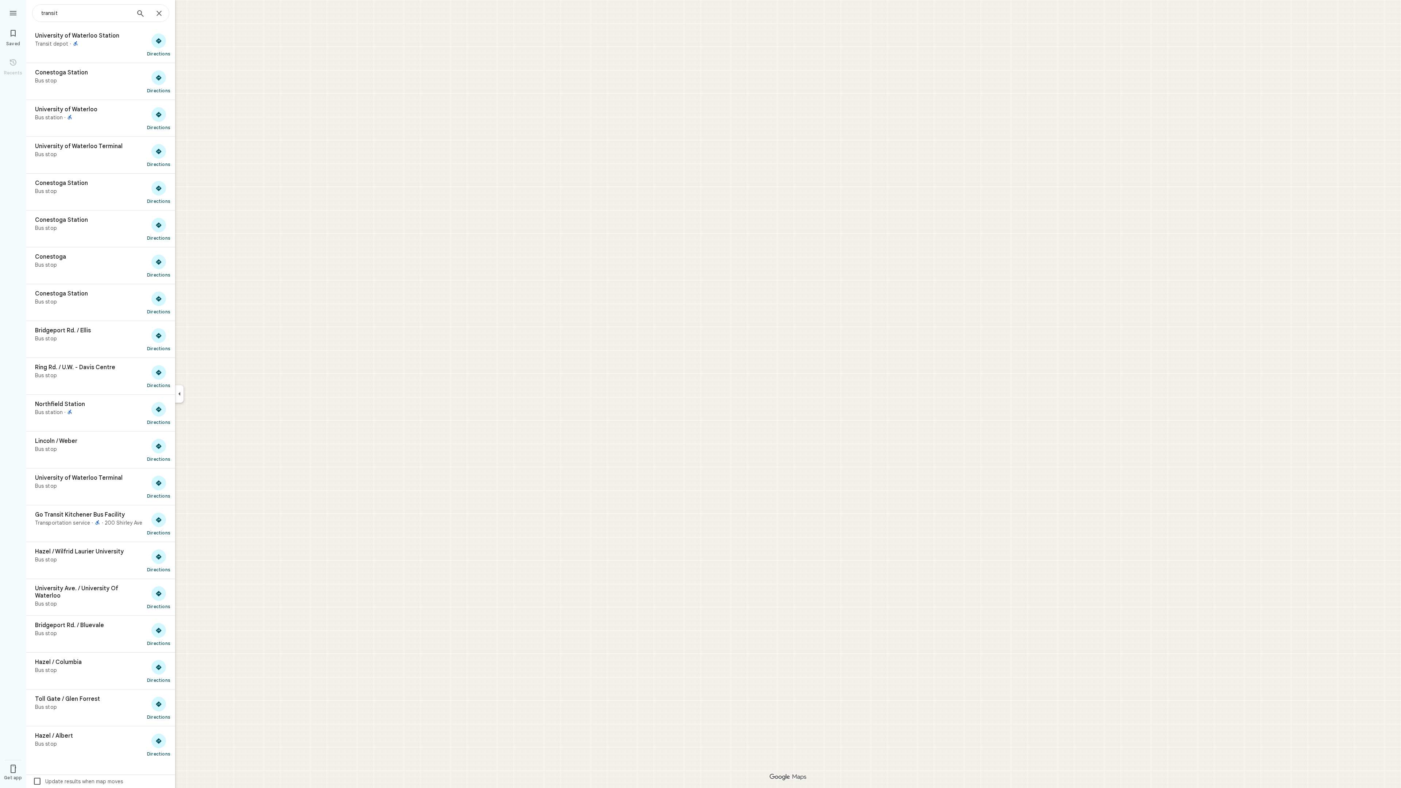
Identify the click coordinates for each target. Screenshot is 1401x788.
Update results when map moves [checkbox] (78, 781)
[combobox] (85, 13)
